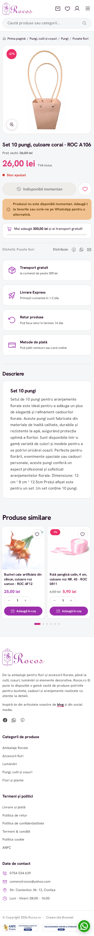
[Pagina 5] (55, 624)
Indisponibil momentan (42, 189)
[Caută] (84, 23)
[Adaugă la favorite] (85, 188)
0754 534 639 (20, 873)
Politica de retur (14, 815)
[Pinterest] (22, 721)
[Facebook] (5, 721)
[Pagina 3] (47, 624)
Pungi (64, 39)
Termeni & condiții (16, 831)
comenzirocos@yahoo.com (30, 881)
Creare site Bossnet (60, 917)
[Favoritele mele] (67, 9)
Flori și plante (13, 780)
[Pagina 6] (59, 624)
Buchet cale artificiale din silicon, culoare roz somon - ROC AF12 (22, 579)
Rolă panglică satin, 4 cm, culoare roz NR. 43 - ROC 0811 (68, 579)
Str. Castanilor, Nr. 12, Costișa (32, 890)
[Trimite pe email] (89, 249)
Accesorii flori (12, 756)
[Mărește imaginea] (12, 124)
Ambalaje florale (15, 748)
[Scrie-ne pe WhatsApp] (84, 926)
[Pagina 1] (37, 624)
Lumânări (9, 764)
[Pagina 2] (43, 624)
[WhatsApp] (13, 721)
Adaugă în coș (26, 611)
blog (60, 704)
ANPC (6, 847)
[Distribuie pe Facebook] (73, 249)
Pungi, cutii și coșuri (43, 39)
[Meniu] (88, 9)
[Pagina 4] (51, 624)
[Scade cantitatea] (9, 600)
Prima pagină (16, 39)
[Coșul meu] (58, 9)
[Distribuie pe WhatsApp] (81, 249)
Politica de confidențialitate (23, 823)
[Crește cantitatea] (25, 600)
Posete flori (80, 39)
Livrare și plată (14, 807)
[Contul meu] (77, 9)
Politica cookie (13, 839)
